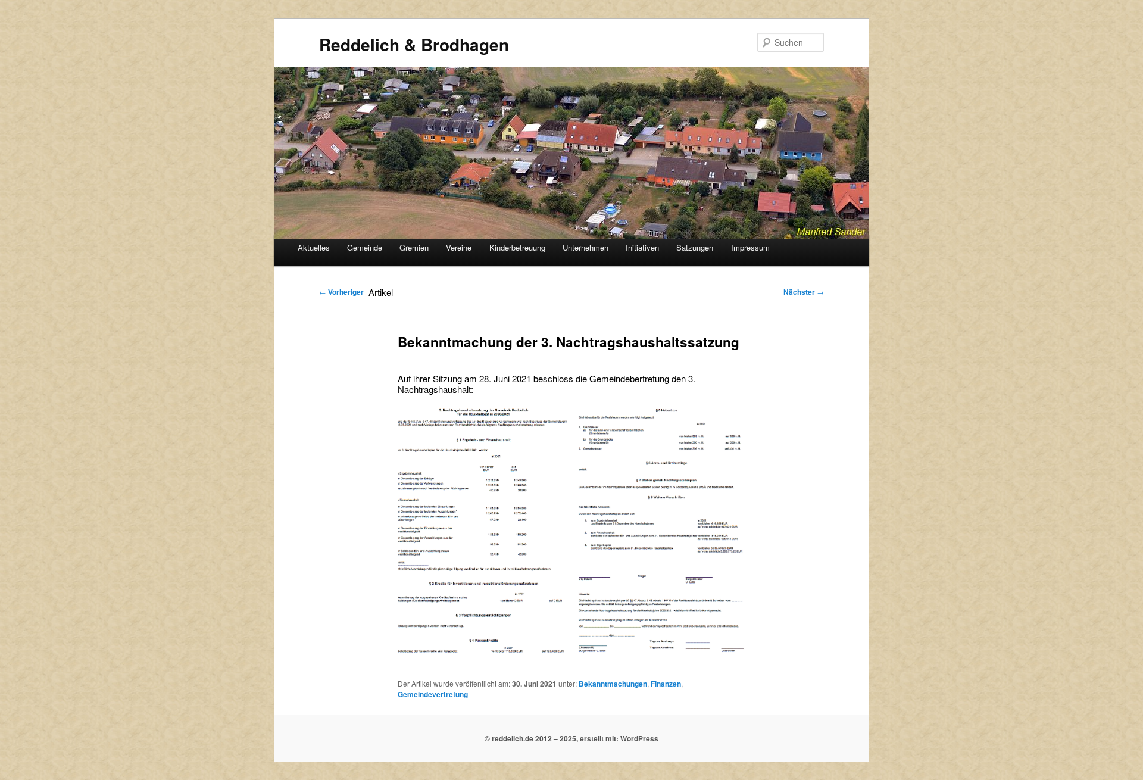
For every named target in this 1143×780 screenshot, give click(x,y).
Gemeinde (364, 247)
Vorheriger (341, 291)
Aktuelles (314, 247)
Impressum (750, 247)
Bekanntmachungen (613, 683)
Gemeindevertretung (433, 694)
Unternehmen (585, 247)
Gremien (414, 247)
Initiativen (642, 247)
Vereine (458, 247)
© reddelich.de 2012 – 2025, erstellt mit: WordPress (571, 738)
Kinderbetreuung (517, 247)
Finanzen (666, 683)
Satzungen (694, 247)
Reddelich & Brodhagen (414, 44)
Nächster (803, 291)
